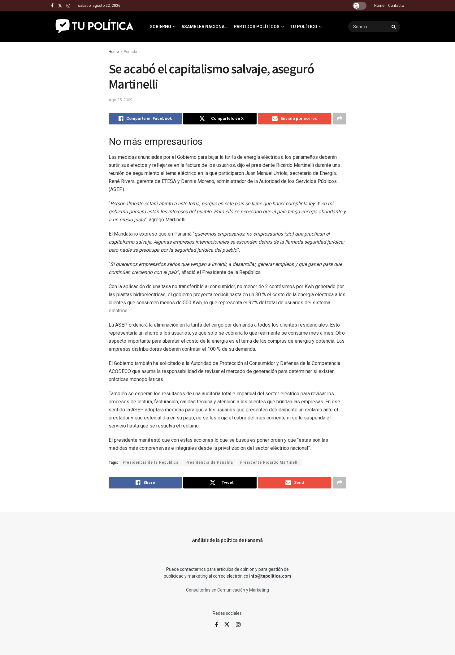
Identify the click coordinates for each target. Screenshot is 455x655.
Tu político (303, 26)
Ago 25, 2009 (120, 100)
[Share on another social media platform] (339, 118)
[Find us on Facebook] (52, 5)
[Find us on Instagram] (68, 5)
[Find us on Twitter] (60, 5)
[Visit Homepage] (95, 26)
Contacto (396, 5)
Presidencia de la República (151, 462)
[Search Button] (394, 26)
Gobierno (160, 26)
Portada (130, 52)
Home (379, 5)
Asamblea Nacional (204, 26)
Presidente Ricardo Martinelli (269, 462)
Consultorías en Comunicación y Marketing (227, 590)
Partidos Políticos (257, 26)
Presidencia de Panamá (209, 462)
